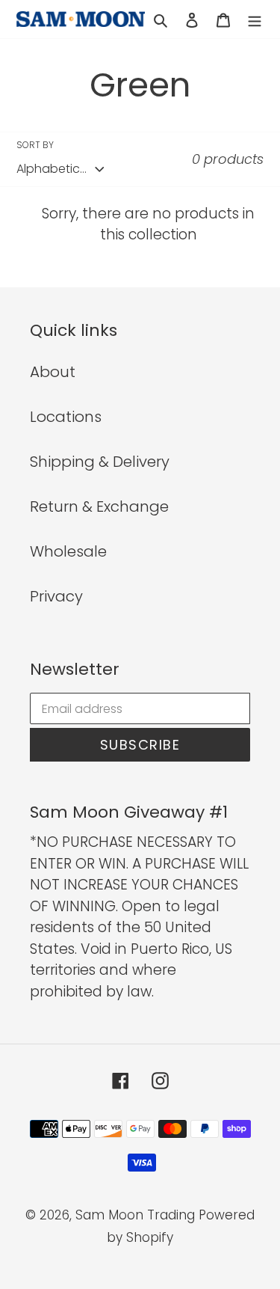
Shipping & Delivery (99, 461)
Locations (66, 416)
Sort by (35, 144)
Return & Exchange (99, 506)
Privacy (56, 596)
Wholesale (68, 551)
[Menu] (254, 18)
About (52, 371)
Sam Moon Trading (135, 1215)
